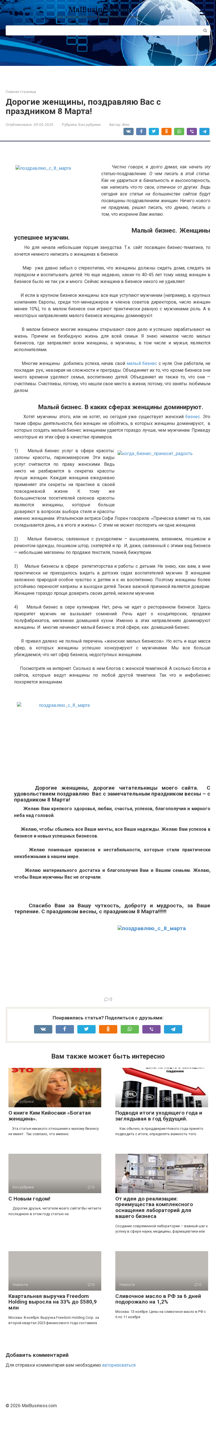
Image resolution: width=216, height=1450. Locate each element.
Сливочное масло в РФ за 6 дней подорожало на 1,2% (158, 1299)
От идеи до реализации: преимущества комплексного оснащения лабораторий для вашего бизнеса (154, 1207)
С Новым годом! (29, 1198)
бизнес (192, 416)
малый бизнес (142, 363)
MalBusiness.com (100, 9)
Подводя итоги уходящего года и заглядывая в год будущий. (158, 1116)
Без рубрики (89, 124)
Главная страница (21, 92)
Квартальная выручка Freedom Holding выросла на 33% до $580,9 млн (52, 1302)
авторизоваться (119, 1365)
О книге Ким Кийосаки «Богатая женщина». (49, 1116)
